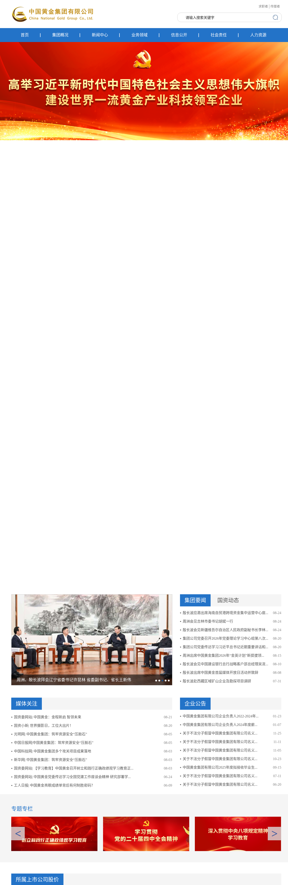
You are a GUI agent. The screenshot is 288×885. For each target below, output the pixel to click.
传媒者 (275, 6)
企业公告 (195, 704)
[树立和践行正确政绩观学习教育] (54, 833)
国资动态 (228, 600)
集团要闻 (195, 600)
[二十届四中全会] (146, 833)
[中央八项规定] (238, 833)
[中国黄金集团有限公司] (52, 14)
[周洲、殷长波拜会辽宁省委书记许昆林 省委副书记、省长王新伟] (91, 639)
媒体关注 (26, 704)
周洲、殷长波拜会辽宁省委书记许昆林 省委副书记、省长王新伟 (74, 680)
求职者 (263, 6)
